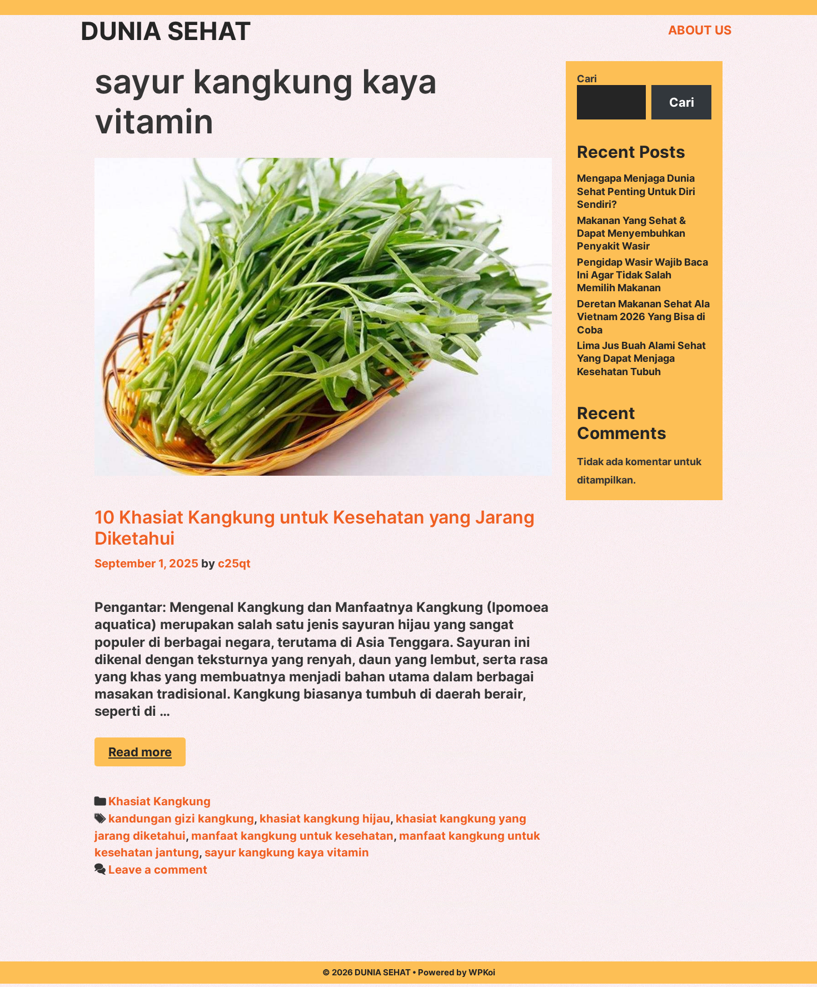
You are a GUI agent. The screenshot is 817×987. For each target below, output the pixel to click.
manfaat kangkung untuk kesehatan (292, 836)
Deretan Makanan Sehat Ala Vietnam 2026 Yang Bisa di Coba (643, 317)
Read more (147, 755)
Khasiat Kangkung (159, 801)
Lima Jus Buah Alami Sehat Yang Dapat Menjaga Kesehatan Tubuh (641, 358)
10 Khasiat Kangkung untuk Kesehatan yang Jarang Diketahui (314, 527)
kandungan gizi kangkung (181, 818)
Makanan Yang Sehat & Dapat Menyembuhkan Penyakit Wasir (631, 233)
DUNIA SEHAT (166, 31)
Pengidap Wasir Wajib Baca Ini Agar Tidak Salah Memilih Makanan (642, 275)
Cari (587, 78)
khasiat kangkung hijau (325, 818)
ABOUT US (699, 30)
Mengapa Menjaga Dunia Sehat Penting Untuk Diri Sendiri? (636, 191)
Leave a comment (157, 869)
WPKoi (482, 972)
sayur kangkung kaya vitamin (287, 852)
